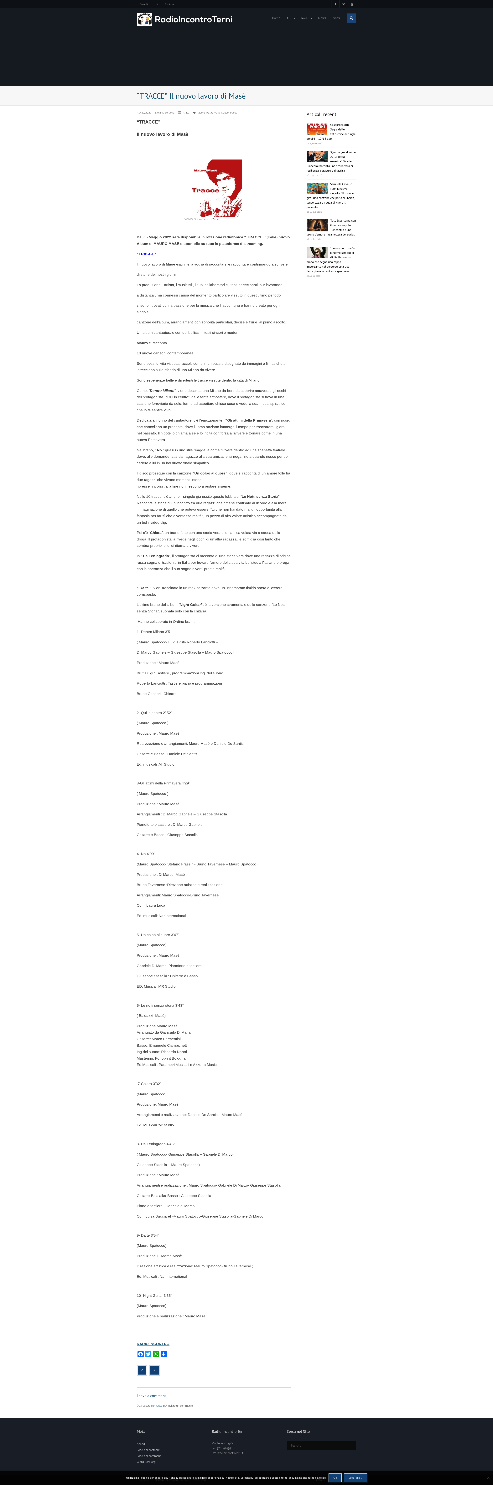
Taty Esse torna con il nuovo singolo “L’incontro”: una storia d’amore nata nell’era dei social (331, 227)
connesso (156, 1405)
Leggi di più (355, 1477)
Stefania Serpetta (164, 112)
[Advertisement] (246, 57)
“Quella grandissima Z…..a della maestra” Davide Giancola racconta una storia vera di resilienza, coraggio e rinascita (331, 161)
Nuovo (225, 112)
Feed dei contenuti (148, 1450)
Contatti (144, 4)
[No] (488, 1478)
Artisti (186, 112)
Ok (335, 1477)
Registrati (170, 4)
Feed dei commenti (149, 1455)
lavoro (201, 112)
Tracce (233, 112)
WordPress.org (146, 1461)
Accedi (141, 1444)
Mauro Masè (213, 112)
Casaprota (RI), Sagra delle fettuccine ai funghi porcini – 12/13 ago (331, 131)
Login (156, 4)
